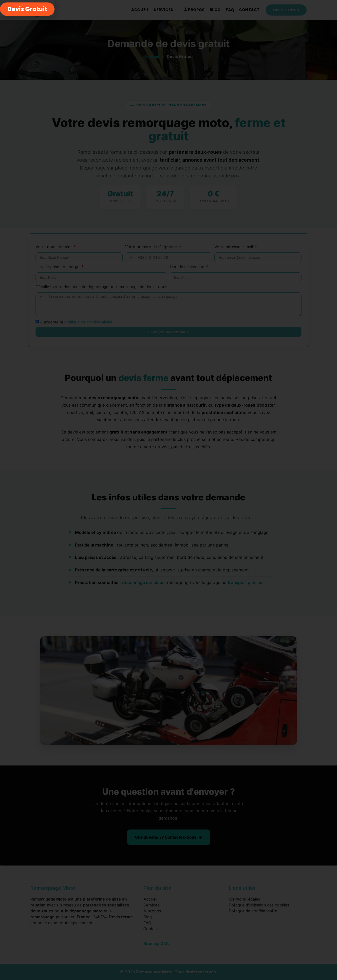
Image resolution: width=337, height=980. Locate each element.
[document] (168, 490)
